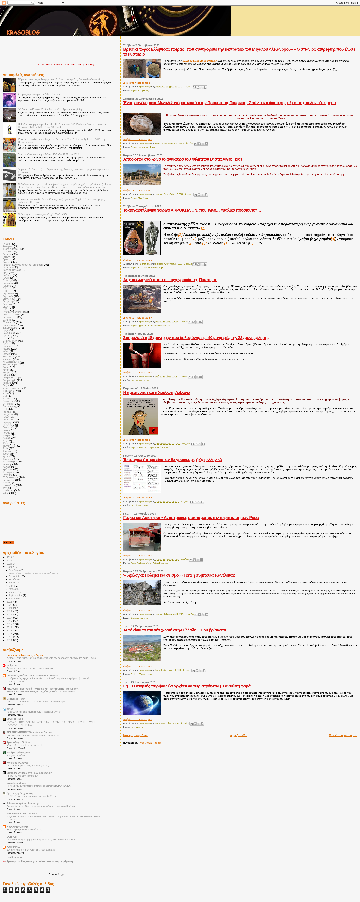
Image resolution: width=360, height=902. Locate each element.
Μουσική (7, 398)
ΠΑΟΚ (6, 417)
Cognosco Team (16, 699)
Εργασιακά (9, 333)
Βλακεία (7, 267)
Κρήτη (6, 369)
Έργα (6, 330)
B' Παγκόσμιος (10, 477)
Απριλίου (13, 589)
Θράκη (6, 343)
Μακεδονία (143, 198)
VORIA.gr (12, 837)
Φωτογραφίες (10, 461)
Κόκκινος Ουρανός (17, 763)
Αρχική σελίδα (238, 735)
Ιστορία (6, 354)
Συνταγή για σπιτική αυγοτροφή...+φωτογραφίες (31, 850)
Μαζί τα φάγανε (11, 388)
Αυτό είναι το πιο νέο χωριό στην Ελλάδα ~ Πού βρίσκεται (174, 630)
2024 (10, 564)
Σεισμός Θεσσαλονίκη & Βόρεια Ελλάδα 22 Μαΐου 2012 (48, 154)
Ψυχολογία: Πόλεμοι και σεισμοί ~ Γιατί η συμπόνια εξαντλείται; (179, 575)
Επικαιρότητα (10, 325)
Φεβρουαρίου (16, 595)
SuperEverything (16, 783)
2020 (10, 608)
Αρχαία (134, 90)
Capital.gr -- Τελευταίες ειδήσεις (25, 655)
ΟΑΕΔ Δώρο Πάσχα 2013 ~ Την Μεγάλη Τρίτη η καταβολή (50, 109)
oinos (10, 709)
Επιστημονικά (137, 727)
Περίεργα (8, 422)
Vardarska (8, 490)
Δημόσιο (7, 293)
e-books (7, 482)
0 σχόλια (190, 143)
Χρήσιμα (7, 469)
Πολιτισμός (8, 427)
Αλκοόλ (7, 251)
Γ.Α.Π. (6, 278)
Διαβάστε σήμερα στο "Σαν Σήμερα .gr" (30, 773)
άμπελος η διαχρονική (20, 793)
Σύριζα (6, 438)
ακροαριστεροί (10, 249)
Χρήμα (6, 467)
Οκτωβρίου (14, 570)
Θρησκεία (8, 346)
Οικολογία (8, 401)
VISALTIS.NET (15, 719)
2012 (10, 634)
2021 (10, 605)
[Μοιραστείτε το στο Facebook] (205, 87)
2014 (10, 627)
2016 (10, 621)
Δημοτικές (8, 296)
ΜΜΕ (5, 396)
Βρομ (133, 563)
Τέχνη (152, 147)
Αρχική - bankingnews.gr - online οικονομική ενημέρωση (40, 861)
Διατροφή (8, 301)
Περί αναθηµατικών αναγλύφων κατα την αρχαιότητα (33, 735)
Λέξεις (145, 505)
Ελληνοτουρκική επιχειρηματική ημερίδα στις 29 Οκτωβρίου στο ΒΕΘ (41, 839)
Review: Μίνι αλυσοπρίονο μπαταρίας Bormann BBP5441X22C (39, 786)
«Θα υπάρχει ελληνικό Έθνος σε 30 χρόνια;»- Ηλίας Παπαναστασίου (41, 691)
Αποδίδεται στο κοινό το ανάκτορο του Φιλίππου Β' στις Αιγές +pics (182, 159)
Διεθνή (6, 306)
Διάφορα (7, 304)
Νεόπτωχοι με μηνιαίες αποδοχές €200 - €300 (43, 214)
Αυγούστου (15, 579)
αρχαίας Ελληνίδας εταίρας (200, 60)
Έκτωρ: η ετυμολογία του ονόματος (24, 829)
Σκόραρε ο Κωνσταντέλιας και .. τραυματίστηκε (30, 668)
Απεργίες (8, 257)
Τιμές (5, 448)
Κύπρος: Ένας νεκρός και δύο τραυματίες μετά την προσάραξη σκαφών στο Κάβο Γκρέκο (51, 658)
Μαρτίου (13, 592)
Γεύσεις (7, 280)
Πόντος (6, 430)
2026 (10, 557)
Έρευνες (135, 618)
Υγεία (6, 456)
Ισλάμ (6, 351)
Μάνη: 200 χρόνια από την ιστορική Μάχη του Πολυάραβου (36, 701)
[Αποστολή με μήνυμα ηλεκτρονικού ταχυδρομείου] (194, 87)
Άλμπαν (134, 447)
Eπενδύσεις (9, 485)
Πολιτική (7, 425)
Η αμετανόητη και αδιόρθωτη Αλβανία (156, 392)
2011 (10, 637)
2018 (10, 614)
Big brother (8, 480)
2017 (10, 618)
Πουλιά (6, 432)
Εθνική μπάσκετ (11, 314)
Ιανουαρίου (15, 598)
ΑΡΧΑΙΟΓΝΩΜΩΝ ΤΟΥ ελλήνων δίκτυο (29, 732)
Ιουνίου (13, 582)
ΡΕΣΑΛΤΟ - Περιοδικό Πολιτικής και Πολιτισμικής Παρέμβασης (43, 688)
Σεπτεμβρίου (15, 576)
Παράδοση (8, 419)
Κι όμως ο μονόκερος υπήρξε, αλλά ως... (40, 94)
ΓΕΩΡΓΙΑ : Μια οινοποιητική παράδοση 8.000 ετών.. (33, 796)
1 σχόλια (188, 264)
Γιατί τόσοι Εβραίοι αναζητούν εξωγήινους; (28, 765)
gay (149, 380)
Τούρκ (6, 454)
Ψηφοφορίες (9, 472)
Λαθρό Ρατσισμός (163, 447)
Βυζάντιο (7, 275)
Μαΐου (12, 586)
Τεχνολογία (9, 446)
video (5, 493)
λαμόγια (7, 383)
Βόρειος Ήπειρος (146, 447)
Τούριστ (149, 674)
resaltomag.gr (15, 857)
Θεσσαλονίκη (10, 341)
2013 (10, 630)
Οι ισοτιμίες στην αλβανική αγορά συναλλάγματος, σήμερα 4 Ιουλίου (41, 806)
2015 (10, 624)
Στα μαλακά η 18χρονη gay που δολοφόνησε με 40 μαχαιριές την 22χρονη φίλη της (196, 337)
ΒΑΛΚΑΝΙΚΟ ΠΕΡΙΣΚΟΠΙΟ (22, 813)
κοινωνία (144, 618)
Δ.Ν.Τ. (6, 291)
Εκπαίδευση (136, 505)
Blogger (61, 874)
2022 (10, 601)
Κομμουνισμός (10, 364)
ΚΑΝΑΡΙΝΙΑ (13, 847)
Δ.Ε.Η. (133, 674)
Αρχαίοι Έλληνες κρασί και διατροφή (147, 267)
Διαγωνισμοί (9, 299)
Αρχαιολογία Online (18, 742)
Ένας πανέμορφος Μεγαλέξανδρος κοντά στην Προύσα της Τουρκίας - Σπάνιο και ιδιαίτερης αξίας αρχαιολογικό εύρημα (229, 102)
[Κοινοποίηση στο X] (201, 87)
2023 (10, 567)
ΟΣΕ (5, 409)
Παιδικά (7, 411)
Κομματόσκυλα (11, 362)
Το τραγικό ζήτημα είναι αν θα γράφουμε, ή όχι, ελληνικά (172, 459)
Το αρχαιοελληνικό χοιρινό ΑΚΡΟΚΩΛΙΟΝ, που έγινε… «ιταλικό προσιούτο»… (192, 210)
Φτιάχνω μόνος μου (18, 752)
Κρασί (6, 367)
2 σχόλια (188, 87)
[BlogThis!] (198, 87)
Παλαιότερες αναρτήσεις (343, 735)
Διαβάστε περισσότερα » (137, 82)
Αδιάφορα (8, 246)
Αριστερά (8, 259)
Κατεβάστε (8, 356)
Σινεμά (6, 435)
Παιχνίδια (8, 414)
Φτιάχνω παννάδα (16, 755)
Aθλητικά (8, 475)
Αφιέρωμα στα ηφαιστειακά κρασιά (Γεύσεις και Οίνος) (34, 712)
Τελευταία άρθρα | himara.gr (23, 803)
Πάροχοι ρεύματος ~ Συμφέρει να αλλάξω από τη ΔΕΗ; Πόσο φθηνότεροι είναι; (61, 79)
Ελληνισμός (143, 90)
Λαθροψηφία (9, 380)
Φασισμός (8, 459)
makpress (12, 665)
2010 (10, 640)
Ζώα (5, 338)
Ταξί (5, 440)
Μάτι (5, 393)
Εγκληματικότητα (138, 380)
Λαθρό (6, 375)
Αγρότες (7, 243)
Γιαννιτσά (8, 283)
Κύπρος (7, 372)
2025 (10, 560)
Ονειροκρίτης (10, 406)
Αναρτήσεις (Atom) (150, 742)
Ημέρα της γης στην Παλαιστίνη (22, 775)
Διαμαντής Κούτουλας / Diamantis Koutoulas (33, 675)
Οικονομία (8, 404)
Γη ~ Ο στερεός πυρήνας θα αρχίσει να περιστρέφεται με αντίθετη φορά (187, 686)
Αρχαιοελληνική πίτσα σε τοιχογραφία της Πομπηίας (170, 279)
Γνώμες (7, 285)
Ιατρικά (6, 348)
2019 (10, 611)
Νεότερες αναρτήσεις (135, 735)
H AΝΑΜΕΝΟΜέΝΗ (17, 826)
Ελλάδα (141, 674)
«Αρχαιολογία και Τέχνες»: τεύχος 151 (26, 745)
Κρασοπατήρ (145, 87)
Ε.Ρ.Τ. (6, 309)
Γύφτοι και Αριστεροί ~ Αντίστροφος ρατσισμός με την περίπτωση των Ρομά (191, 517)
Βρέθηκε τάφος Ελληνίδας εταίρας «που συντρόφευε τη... (33, 573)
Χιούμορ (7, 464)
